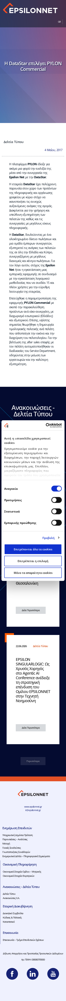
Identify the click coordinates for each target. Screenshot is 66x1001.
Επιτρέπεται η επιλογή (33, 561)
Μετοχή (6, 843)
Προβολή (48, 538)
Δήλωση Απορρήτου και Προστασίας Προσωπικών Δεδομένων (33, 953)
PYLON (32, 164)
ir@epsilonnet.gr (33, 810)
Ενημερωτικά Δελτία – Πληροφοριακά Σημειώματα (26, 856)
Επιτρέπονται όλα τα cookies (33, 549)
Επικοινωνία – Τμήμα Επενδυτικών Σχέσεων (23, 940)
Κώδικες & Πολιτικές (12, 917)
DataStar (40, 177)
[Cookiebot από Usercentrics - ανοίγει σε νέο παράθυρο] (46, 425)
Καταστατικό (9, 921)
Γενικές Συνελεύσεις (11, 847)
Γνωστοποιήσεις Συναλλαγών (16, 852)
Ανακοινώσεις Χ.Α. (11, 898)
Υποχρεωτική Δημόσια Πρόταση (17, 835)
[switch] (56, 500)
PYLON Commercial (37, 303)
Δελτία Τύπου (14, 142)
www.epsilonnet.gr (33, 806)
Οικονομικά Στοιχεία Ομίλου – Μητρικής (22, 871)
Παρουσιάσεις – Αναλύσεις (14, 839)
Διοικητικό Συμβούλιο (13, 913)
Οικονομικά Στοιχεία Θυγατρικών (18, 875)
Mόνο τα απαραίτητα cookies (33, 573)
